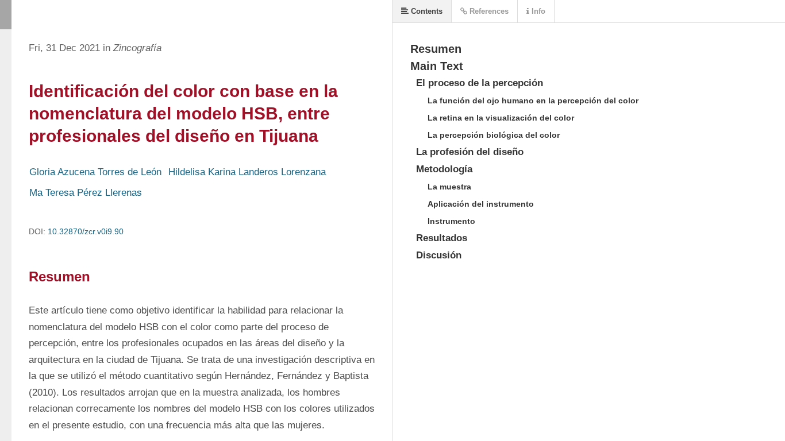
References (488, 11)
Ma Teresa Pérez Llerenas (85, 192)
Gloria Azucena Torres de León (95, 172)
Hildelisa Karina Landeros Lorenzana (247, 172)
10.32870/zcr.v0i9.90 (86, 231)
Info (537, 11)
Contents (425, 11)
